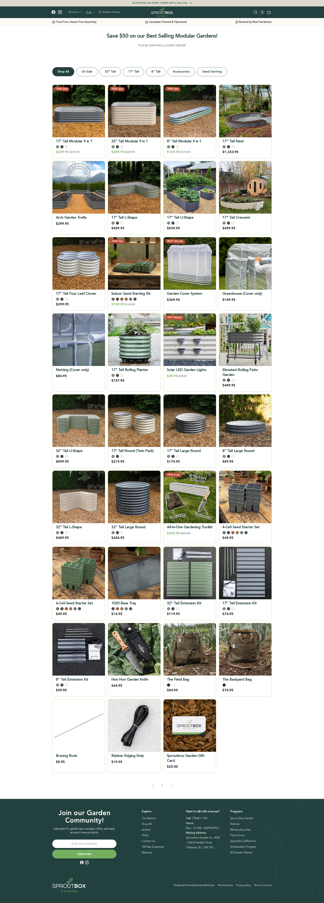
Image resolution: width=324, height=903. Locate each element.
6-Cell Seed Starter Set (74, 603)
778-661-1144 (199, 818)
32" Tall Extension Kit (184, 603)
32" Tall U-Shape (69, 451)
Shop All (63, 71)
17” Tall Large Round (184, 451)
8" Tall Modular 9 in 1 (184, 141)
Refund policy (225, 885)
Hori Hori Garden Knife (129, 679)
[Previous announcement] (53, 3)
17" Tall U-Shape (180, 218)
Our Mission (149, 818)
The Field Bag (178, 679)
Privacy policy (243, 885)
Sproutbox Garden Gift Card (185, 758)
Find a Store (237, 835)
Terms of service (263, 885)
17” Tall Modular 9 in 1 (74, 141)
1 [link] (153, 785)
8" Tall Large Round (238, 451)
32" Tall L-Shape (69, 527)
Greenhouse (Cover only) (242, 294)
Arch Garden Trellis (71, 218)
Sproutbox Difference (243, 841)
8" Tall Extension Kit (72, 679)
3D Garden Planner (241, 852)
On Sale (87, 71)
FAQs (145, 835)
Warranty (147, 852)
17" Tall (133, 71)
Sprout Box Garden (241, 818)
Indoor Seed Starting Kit (131, 294)
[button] (75, 12)
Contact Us (148, 841)
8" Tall (155, 71)
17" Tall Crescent (236, 218)
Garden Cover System (184, 294)
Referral (234, 824)
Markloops (208, 885)
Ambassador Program (243, 847)
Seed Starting (212, 71)
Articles (146, 830)
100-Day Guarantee (153, 847)
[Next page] (171, 785)
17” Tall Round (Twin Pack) (132, 451)
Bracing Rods (66, 756)
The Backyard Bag (237, 679)
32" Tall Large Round (128, 527)
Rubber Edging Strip (127, 756)
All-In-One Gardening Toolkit (189, 527)
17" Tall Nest (233, 141)
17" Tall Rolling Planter (129, 370)
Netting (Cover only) (72, 370)
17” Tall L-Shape (124, 218)
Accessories (181, 71)
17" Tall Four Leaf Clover (76, 294)
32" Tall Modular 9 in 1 (129, 141)
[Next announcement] (270, 3)
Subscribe (84, 854)
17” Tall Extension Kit (239, 603)
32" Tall (110, 71)
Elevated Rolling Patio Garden (240, 372)
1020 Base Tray (123, 603)
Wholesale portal (240, 830)
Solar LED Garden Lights (186, 370)
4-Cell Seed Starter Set (241, 527)
